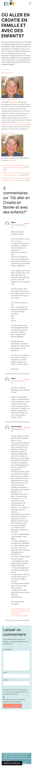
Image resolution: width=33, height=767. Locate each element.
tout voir (12, 160)
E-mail (5, 680)
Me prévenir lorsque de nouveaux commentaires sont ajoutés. (14, 701)
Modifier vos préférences (12, 763)
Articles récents (8, 72)
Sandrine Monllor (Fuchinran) (10, 100)
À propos (6, 69)
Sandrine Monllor (13, 102)
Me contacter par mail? (7, 133)
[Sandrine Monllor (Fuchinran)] (12, 97)
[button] (30, 3)
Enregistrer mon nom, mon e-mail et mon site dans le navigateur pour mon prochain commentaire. (15, 692)
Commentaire (8, 649)
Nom (5, 672)
